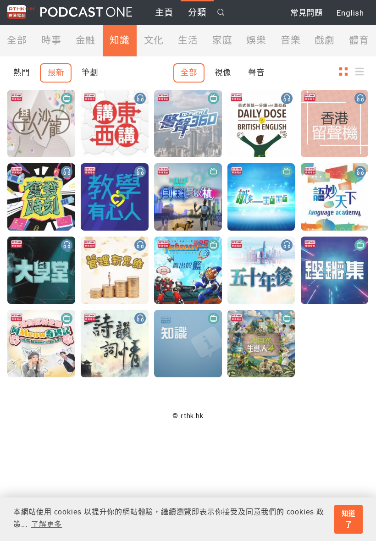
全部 (17, 40)
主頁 (164, 12)
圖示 (346, 71)
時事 (51, 40)
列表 (362, 71)
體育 (359, 40)
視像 (223, 72)
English (350, 12)
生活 (188, 40)
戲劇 (325, 40)
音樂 (291, 40)
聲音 (256, 72)
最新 (56, 72)
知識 (120, 40)
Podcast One (86, 12)
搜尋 (221, 12)
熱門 (21, 72)
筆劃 (90, 72)
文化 (154, 40)
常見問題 (306, 12)
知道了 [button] (348, 519)
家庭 (222, 40)
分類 (197, 12)
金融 (86, 40)
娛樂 (256, 40)
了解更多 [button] (46, 524)
